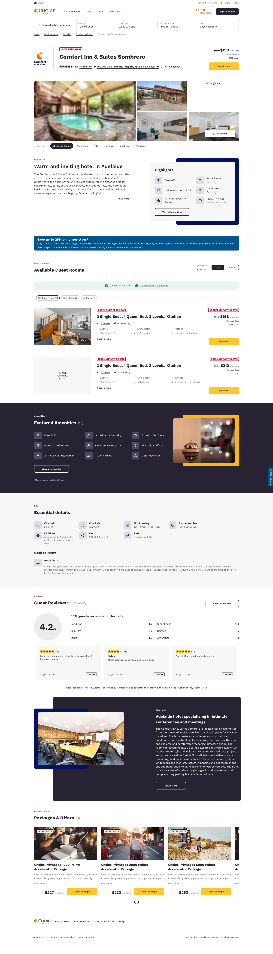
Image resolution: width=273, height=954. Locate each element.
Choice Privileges (104, 921)
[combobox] (71, 11)
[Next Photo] (85, 327)
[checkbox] (48, 297)
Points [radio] (231, 267)
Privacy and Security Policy (61, 937)
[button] (270, 477)
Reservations (82, 921)
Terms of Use (38, 937)
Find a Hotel (62, 921)
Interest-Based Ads (87, 937)
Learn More (200, 687)
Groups (89, 11)
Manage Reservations (207, 3)
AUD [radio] (217, 267)
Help (236, 3)
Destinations (115, 11)
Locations (225, 3)
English (41, 3)
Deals (100, 11)
